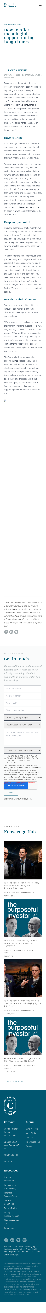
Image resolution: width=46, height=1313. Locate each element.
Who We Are (31, 1133)
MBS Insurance (27, 105)
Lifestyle (9, 77)
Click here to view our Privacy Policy (18, 799)
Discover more (15, 1081)
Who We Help (32, 1129)
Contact (29, 1146)
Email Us (8, 1161)
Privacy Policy (31, 779)
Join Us (29, 1137)
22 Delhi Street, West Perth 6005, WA (11, 1145)
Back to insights (17, 70)
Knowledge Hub (33, 1142)
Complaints (9, 1228)
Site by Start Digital (11, 1255)
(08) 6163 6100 (11, 1155)
